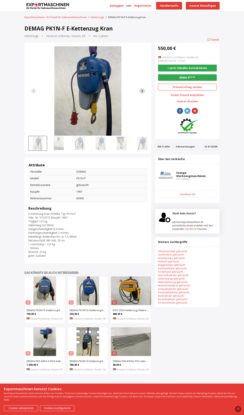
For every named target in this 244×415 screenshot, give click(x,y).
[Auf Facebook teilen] (180, 111)
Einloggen (117, 5)
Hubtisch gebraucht (168, 261)
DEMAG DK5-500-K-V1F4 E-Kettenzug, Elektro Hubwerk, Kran (45, 361)
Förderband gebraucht (170, 271)
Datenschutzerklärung (225, 396)
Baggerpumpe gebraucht (171, 265)
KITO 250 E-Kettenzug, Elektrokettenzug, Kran (132, 310)
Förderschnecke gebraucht (172, 302)
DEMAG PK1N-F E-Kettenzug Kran (88, 310)
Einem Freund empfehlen (187, 95)
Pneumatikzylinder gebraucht (173, 292)
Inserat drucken (187, 101)
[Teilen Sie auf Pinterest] (195, 111)
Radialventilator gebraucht (172, 268)
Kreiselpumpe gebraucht (171, 258)
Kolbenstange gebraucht (171, 278)
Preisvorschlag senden (187, 87)
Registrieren (142, 5)
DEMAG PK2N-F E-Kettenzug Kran (45, 310)
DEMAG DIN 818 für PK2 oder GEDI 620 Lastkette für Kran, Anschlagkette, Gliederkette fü (132, 361)
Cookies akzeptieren (21, 408)
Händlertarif (191, 229)
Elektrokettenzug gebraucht (173, 282)
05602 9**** (187, 77)
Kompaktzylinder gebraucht (173, 289)
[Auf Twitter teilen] (187, 111)
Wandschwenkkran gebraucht (174, 285)
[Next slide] (142, 91)
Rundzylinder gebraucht (171, 295)
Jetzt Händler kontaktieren (188, 68)
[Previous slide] (33, 91)
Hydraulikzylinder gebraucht (173, 275)
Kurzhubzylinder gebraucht (172, 299)
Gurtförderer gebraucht (171, 254)
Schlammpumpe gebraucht (172, 251)
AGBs (6, 399)
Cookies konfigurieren (57, 408)
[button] (37, 143)
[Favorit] (28, 302)
